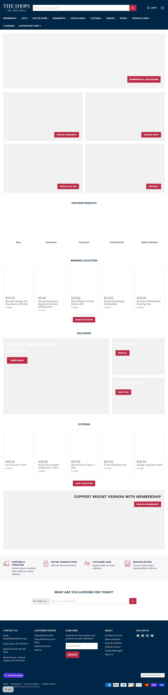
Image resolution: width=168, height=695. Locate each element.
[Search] (132, 8)
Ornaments (58, 18)
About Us (109, 654)
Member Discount (43, 646)
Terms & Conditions (31, 684)
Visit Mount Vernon (113, 635)
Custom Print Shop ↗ (30, 25)
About (5, 684)
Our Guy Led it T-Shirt (16, 464)
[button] (152, 7)
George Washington (114, 650)
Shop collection (84, 319)
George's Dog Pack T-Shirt (149, 464)
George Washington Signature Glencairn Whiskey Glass (48, 304)
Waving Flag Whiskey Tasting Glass (114, 302)
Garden (110, 18)
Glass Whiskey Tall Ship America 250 (82, 302)
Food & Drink (77, 18)
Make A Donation (112, 639)
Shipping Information (44, 635)
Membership (10, 18)
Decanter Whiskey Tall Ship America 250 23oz (17, 302)
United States (151, 675)
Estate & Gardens (112, 646)
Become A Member (113, 643)
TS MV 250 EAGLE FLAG (115, 464)
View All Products (49, 684)
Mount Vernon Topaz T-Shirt (82, 466)
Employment (16, 684)
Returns (38, 650)
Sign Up (72, 654)
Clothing (95, 18)
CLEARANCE (9, 25)
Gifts (24, 18)
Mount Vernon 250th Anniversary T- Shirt (48, 466)
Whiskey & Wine (140, 18)
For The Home (40, 18)
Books (123, 18)
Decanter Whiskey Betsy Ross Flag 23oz (149, 302)
